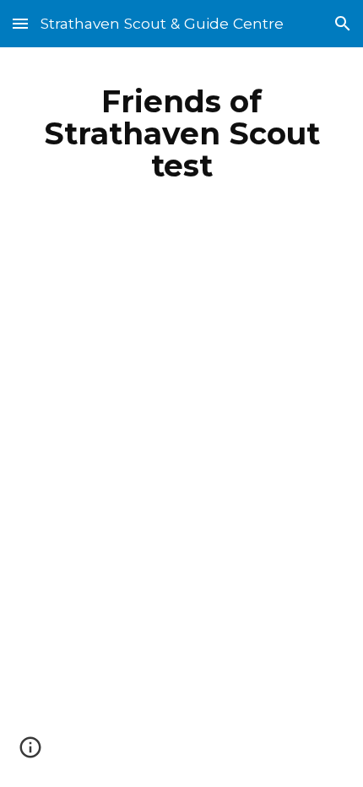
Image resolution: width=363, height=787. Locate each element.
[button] (20, 23)
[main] (182, 133)
